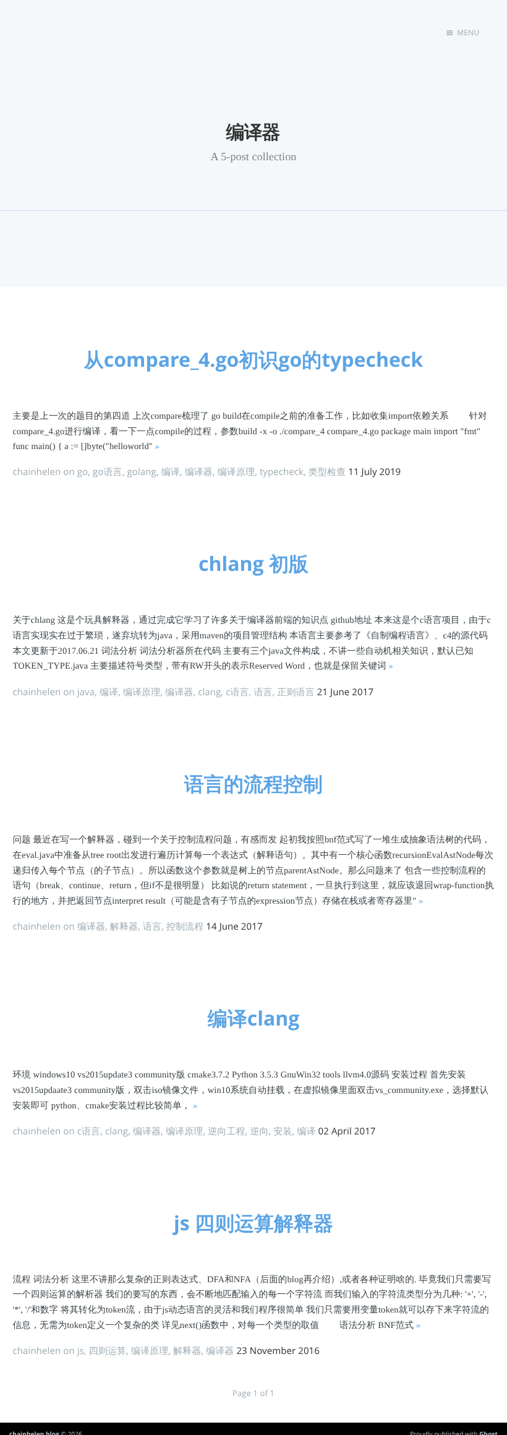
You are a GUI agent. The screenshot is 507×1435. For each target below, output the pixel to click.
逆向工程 (226, 1131)
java (86, 692)
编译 (170, 472)
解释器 (124, 926)
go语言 (107, 472)
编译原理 (236, 472)
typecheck (282, 472)
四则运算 (107, 1351)
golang (141, 472)
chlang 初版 (253, 563)
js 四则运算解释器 (253, 1223)
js (80, 1351)
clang (209, 692)
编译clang (254, 1018)
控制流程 (184, 926)
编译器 (199, 472)
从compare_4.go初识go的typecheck (253, 359)
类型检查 (327, 472)
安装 (282, 1131)
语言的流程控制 (253, 784)
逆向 (259, 1131)
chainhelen (37, 472)
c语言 (237, 692)
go (82, 472)
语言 (263, 692)
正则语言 (295, 692)
